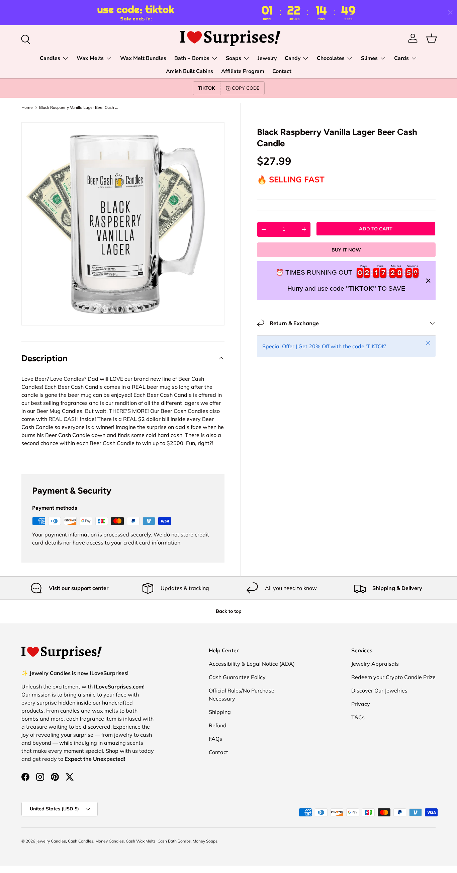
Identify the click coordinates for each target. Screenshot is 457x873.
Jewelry (267, 58)
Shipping (220, 712)
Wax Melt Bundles (143, 58)
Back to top (229, 611)
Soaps (233, 58)
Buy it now (346, 250)
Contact (281, 71)
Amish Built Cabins (189, 71)
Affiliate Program (242, 71)
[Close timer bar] (450, 12)
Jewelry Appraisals (375, 663)
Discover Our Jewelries (379, 690)
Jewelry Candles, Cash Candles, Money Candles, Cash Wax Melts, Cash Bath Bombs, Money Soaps (126, 841)
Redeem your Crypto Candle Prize (393, 677)
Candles (50, 58)
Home (27, 107)
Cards (401, 58)
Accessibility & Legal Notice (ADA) (252, 663)
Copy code (245, 88)
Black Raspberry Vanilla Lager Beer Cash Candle (79, 107)
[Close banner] (428, 281)
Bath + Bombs (191, 58)
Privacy (360, 704)
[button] (431, 38)
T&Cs (358, 717)
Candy (292, 58)
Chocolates (331, 58)
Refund (217, 725)
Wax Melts (90, 58)
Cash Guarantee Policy (237, 677)
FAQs (215, 738)
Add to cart (375, 229)
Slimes (369, 58)
